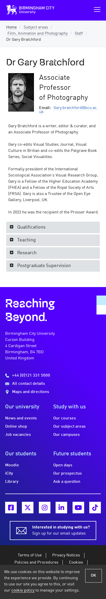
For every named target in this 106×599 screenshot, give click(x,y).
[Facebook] (11, 507)
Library (12, 482)
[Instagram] (44, 507)
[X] (27, 507)
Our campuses (66, 435)
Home (11, 27)
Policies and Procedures (36, 563)
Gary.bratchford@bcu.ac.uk (68, 110)
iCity (9, 474)
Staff (79, 34)
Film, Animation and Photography (37, 34)
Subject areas (36, 27)
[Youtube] (78, 507)
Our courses (64, 418)
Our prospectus (67, 474)
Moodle (12, 465)
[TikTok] (95, 507)
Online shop (16, 427)
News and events (21, 418)
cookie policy (22, 590)
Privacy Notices (66, 555)
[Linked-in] (61, 507)
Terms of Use (30, 555)
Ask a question (66, 482)
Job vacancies (18, 435)
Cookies (76, 563)
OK (93, 576)
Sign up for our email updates (61, 530)
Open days (62, 465)
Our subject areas (69, 427)
